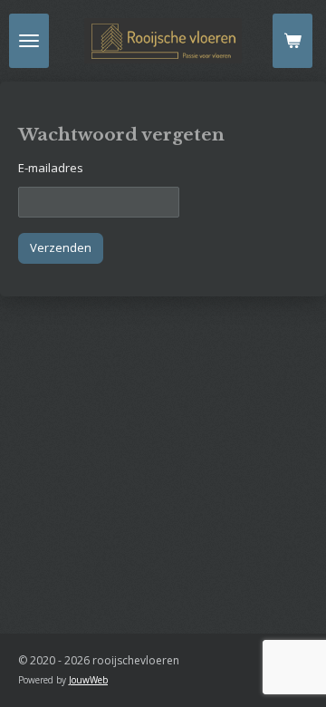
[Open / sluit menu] (29, 41)
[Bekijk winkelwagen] (292, 41)
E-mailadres (50, 168)
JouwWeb (88, 679)
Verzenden (60, 247)
